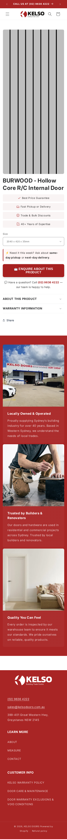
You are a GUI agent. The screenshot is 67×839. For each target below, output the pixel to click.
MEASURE (14, 750)
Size (5, 233)
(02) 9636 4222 (48, 282)
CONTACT (14, 758)
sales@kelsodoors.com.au (26, 707)
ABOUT (12, 742)
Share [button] (10, 320)
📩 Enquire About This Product (33, 270)
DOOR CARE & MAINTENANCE (27, 791)
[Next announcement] (60, 4)
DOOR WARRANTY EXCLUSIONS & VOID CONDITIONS (30, 802)
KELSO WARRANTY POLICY (25, 782)
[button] (7, 14)
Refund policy (39, 831)
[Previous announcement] (7, 4)
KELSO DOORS (31, 826)
